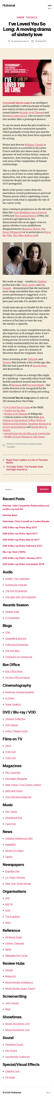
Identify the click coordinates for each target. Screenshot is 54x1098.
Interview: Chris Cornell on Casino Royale (26, 521)
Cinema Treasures (14, 943)
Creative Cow (12, 1071)
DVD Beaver (11, 725)
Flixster (9, 970)
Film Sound (11, 1050)
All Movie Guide (13, 937)
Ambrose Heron (21, 41)
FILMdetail (9, 5)
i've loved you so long (24, 444)
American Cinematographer (19, 692)
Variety (9, 856)
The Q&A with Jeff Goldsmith (20, 597)
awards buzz (40, 365)
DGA (7, 910)
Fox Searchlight (35, 385)
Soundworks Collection (17, 1056)
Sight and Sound (14, 791)
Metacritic (10, 976)
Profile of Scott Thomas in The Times (24, 436)
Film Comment (13, 772)
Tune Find (10, 823)
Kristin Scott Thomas (31, 112)
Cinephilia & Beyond (15, 638)
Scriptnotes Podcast (16, 584)
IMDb (8, 949)
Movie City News (14, 850)
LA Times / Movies (15, 877)
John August (12, 1003)
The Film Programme (16, 591)
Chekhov (42, 281)
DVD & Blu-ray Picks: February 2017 (22, 545)
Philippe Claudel (34, 144)
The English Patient (25, 215)
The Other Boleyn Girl (25, 235)
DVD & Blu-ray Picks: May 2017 (20, 527)
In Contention (12, 617)
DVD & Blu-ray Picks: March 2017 (21, 539)
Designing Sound (14, 1044)
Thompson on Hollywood (18, 656)
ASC (7, 898)
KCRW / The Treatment (17, 578)
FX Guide (10, 1077)
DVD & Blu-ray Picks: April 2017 (20, 533)
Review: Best (10, 515)
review (39, 444)
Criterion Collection (15, 719)
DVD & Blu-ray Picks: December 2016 (23, 564)
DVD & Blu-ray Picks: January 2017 (22, 558)
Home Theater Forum (16, 731)
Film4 (8, 745)
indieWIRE (10, 844)
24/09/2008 (40, 41)
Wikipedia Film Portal (16, 955)
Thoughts (31, 17)
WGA (8, 922)
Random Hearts (31, 229)
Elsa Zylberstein (17, 115)
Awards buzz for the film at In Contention (27, 433)
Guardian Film (12, 871)
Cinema (21, 17)
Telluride (33, 359)
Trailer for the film (14, 410)
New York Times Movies (18, 883)
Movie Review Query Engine (20, 988)
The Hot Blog (12, 650)
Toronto (7, 362)
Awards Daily (12, 611)
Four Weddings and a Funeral (30, 212)
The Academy (12, 916)
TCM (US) (10, 758)
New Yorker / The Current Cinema (23, 784)
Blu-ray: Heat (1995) (14, 552)
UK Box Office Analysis (17, 677)
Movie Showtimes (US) (17, 1029)
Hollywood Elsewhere (16, 644)
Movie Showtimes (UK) (17, 1023)
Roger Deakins (13, 704)
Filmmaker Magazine (16, 778)
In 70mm (9, 698)
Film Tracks (11, 811)
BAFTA (9, 904)
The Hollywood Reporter (18, 797)
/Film (7, 632)
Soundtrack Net (13, 817)
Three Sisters (28, 284)
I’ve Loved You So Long (16, 102)
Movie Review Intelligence (19, 982)
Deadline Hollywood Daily (19, 838)
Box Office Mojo (14, 671)
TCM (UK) (10, 751)
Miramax (16, 385)
